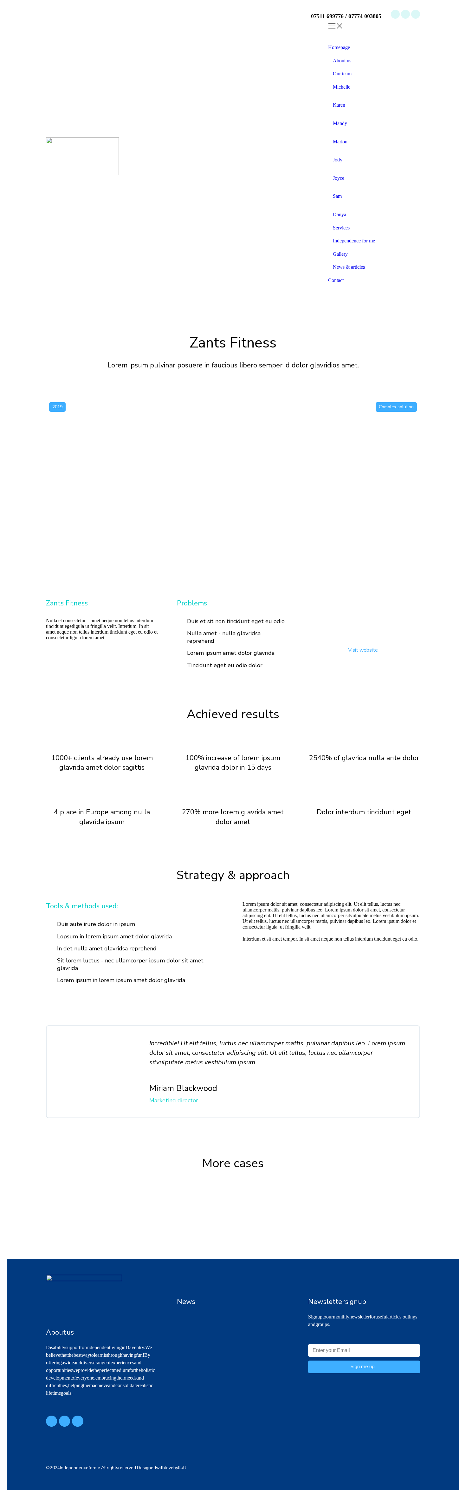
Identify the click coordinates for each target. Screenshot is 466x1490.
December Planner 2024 (201, 1316)
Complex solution (396, 407)
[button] (374, 33)
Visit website (363, 650)
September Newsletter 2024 (205, 1364)
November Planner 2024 (202, 1340)
